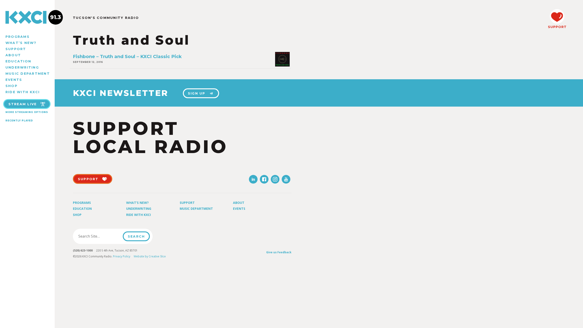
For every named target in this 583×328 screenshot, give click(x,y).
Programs (17, 37)
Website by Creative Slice (150, 256)
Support (15, 49)
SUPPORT (557, 27)
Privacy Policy (121, 256)
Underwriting (22, 67)
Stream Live (22, 104)
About (13, 55)
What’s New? (21, 43)
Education (18, 61)
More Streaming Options (26, 112)
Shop (11, 86)
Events (13, 80)
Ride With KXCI (22, 92)
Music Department (27, 74)
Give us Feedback (279, 252)
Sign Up (196, 93)
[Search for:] (99, 236)
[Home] (27, 17)
